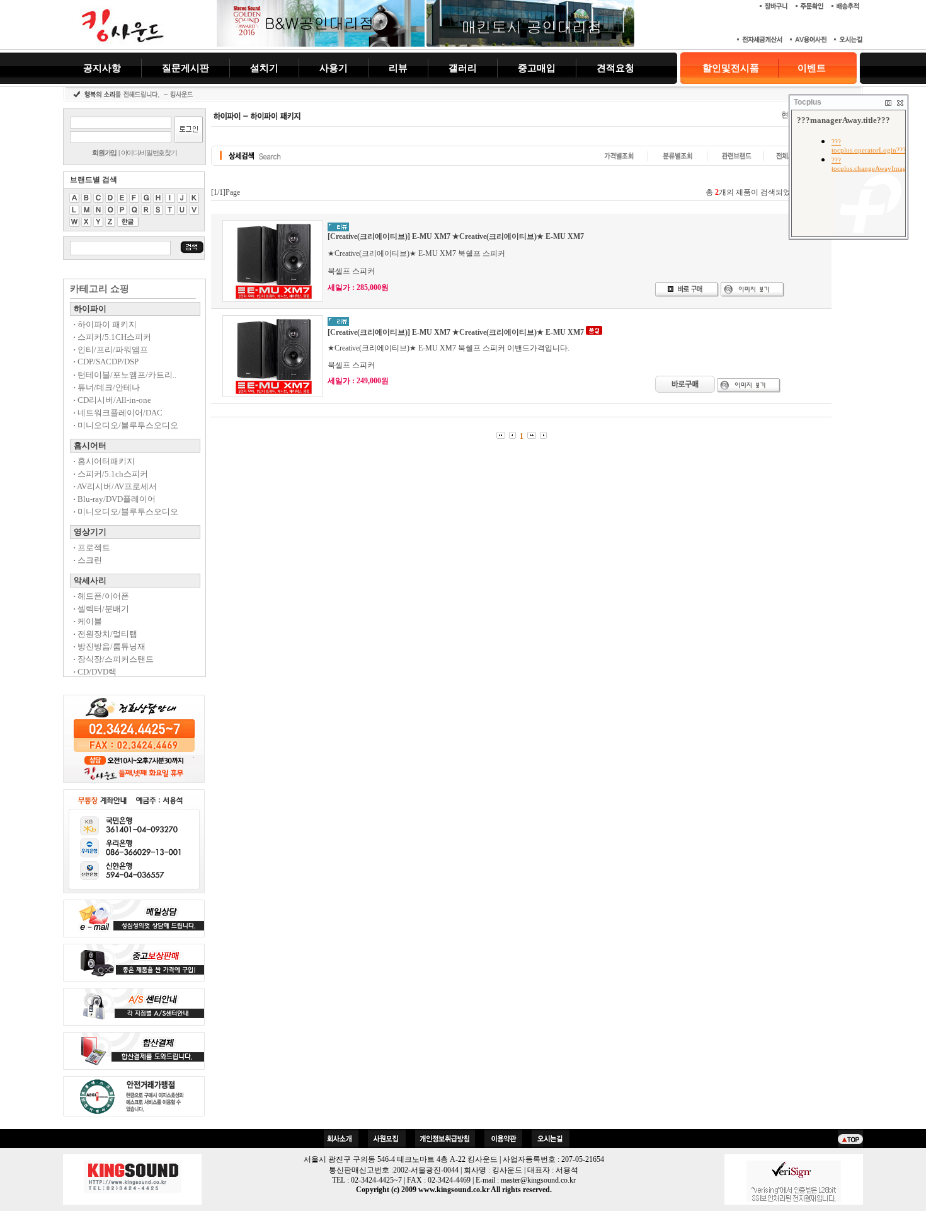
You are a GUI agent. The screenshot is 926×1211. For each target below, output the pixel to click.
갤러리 (463, 67)
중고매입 (537, 67)
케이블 (87, 621)
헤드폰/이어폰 (101, 596)
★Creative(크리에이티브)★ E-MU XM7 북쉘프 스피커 (416, 253)
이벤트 (811, 68)
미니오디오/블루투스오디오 (125, 425)
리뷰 (398, 67)
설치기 (264, 67)
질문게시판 (185, 67)
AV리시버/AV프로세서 (115, 486)
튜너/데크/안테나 (106, 387)
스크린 (87, 560)
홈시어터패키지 (104, 461)
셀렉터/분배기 (101, 608)
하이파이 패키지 (105, 324)
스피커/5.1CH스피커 (112, 337)
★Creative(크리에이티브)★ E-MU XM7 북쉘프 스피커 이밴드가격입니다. (448, 348)
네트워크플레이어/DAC (118, 412)
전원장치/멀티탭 (105, 634)
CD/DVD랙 (95, 671)
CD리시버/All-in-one (112, 400)
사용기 (333, 67)
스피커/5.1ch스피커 (110, 473)
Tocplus (807, 102)
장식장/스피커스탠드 (113, 659)
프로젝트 (91, 547)
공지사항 (102, 67)
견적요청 (615, 67)
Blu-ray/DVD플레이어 (114, 499)
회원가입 (104, 152)
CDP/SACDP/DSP (106, 361)
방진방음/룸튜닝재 (109, 646)
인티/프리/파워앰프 (110, 349)
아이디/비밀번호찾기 (149, 152)
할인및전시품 (730, 68)
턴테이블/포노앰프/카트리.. (124, 375)
